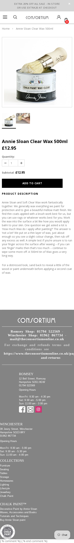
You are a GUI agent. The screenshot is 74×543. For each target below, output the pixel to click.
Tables (4, 473)
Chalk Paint (6, 496)
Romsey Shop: (35, 331)
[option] (37, 72)
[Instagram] (38, 409)
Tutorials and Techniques (14, 516)
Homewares (6, 480)
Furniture (5, 465)
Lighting (4, 484)
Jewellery (5, 492)
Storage (4, 477)
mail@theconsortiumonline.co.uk (37, 339)
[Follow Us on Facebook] (22, 409)
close (69, 4)
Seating (4, 469)
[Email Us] (30, 409)
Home (6, 28)
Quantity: (8, 156)
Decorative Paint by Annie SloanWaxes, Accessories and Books (18, 510)
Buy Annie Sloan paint (12, 519)
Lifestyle (5, 488)
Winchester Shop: (35, 335)
